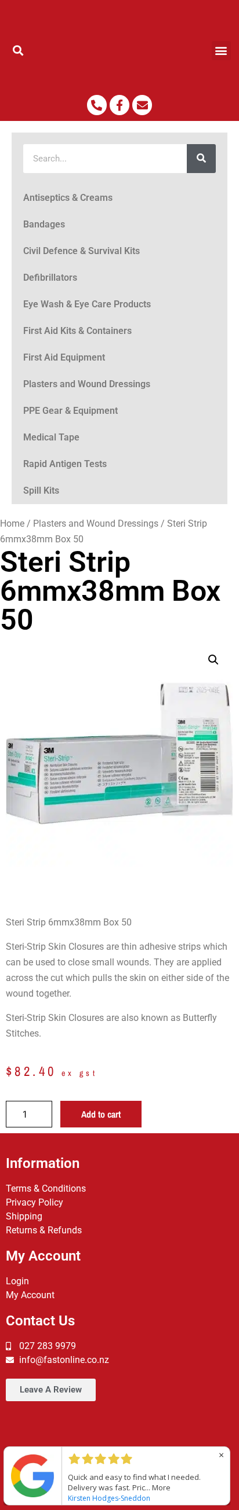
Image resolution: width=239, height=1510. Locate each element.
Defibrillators (50, 277)
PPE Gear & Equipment (70, 410)
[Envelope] (142, 105)
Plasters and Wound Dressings (86, 384)
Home (12, 523)
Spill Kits (41, 490)
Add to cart (101, 1114)
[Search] (201, 158)
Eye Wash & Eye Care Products (87, 304)
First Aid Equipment (64, 357)
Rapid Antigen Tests (65, 463)
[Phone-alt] (97, 105)
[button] (17, 50)
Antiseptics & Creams (68, 197)
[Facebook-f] (119, 105)
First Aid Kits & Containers (77, 330)
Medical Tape (51, 437)
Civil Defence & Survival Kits (81, 250)
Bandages (44, 224)
